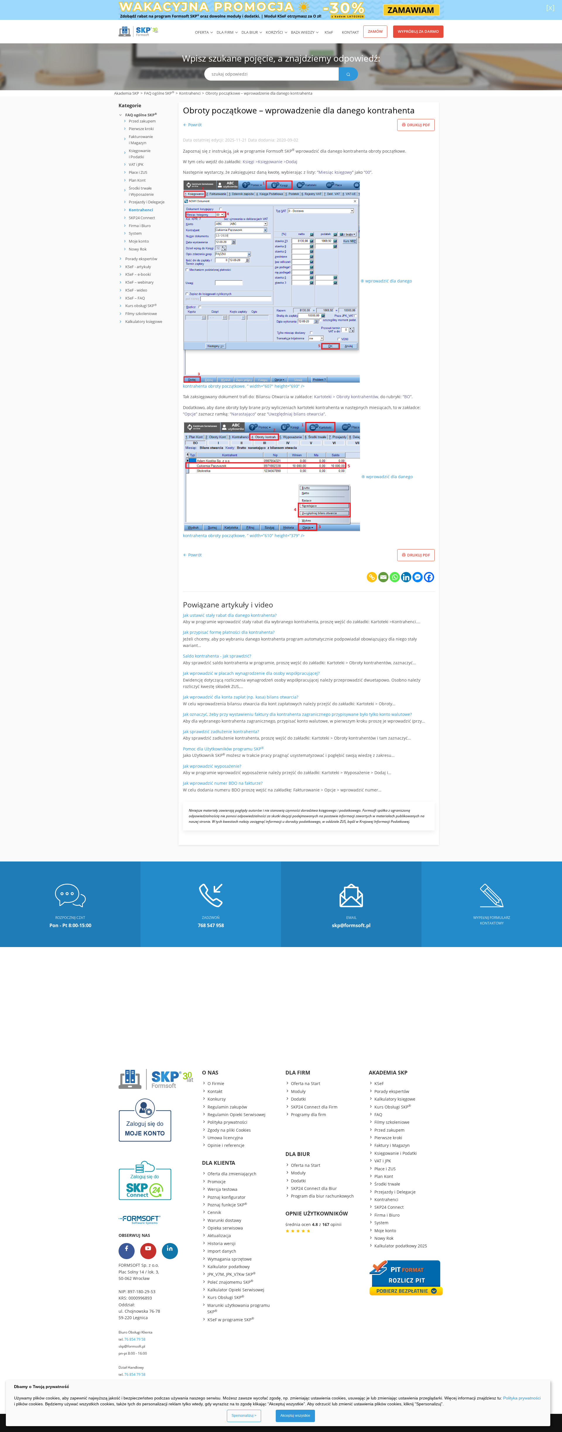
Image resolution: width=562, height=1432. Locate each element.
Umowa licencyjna (225, 1137)
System (135, 233)
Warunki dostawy (224, 1220)
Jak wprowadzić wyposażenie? (212, 766)
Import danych (222, 1251)
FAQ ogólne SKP (159, 93)
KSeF (379, 1083)
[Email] (383, 577)
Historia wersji (222, 1243)
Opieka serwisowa (225, 1228)
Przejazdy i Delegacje (147, 202)
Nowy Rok (138, 249)
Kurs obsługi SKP (141, 305)
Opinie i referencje (226, 1145)
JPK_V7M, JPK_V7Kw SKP (232, 1274)
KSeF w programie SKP (231, 1319)
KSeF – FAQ (134, 298)
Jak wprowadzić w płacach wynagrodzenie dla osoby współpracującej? (251, 673)
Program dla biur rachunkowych (322, 1196)
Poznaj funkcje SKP (227, 1205)
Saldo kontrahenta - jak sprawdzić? (217, 656)
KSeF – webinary (139, 282)
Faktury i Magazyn (392, 1145)
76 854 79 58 (134, 1339)
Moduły (298, 1091)
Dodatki (298, 1099)
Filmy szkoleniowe (141, 313)
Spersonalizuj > (244, 1416)
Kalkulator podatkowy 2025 (400, 1246)
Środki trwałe (387, 1184)
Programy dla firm (308, 1114)
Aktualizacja (219, 1235)
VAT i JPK (136, 164)
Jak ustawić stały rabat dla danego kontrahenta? (230, 615)
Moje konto (139, 241)
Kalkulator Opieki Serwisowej (236, 1290)
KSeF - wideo (135, 290)
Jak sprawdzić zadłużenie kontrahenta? (221, 731)
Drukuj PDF (418, 124)
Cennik (214, 1212)
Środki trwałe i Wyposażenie (141, 191)
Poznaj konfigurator (227, 1197)
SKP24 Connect (142, 217)
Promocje (217, 1181)
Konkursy (217, 1099)
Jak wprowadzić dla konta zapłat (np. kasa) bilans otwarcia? (240, 697)
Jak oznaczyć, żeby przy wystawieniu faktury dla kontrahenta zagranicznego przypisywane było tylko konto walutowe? (297, 714)
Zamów (375, 31)
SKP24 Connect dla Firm (314, 1107)
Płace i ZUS (138, 172)
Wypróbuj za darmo (418, 31)
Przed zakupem (142, 121)
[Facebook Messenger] (417, 577)
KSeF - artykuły (137, 266)
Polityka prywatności (227, 1122)
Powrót (194, 124)
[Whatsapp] (395, 577)
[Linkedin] (406, 577)
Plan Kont (137, 180)
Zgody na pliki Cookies (229, 1130)
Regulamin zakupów (227, 1107)
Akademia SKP (126, 93)
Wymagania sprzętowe (230, 1259)
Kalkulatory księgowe (143, 321)
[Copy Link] (372, 577)
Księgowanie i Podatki (139, 153)
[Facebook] (429, 577)
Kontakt (350, 32)
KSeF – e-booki (137, 274)
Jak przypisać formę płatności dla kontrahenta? (229, 632)
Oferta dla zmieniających (232, 1173)
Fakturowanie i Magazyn (141, 139)
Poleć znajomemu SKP (230, 1282)
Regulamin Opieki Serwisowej (236, 1114)
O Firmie (216, 1083)
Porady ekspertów (141, 258)
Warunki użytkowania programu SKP (238, 1308)
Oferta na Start (305, 1083)
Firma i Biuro (140, 225)
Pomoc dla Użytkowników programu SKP (223, 749)
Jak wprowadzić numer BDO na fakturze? (223, 783)
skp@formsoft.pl (132, 1346)
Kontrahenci (190, 93)
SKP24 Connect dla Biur (314, 1188)
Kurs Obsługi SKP (226, 1297)
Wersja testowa (222, 1189)
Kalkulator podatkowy (229, 1266)
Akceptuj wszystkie (295, 1416)
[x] (550, 7)
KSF (329, 32)
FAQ (378, 1114)
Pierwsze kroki (141, 128)
